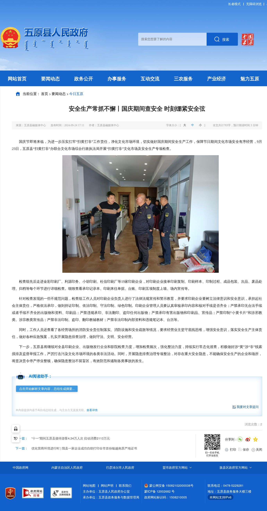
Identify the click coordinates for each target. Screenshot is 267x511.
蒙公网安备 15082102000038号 (171, 485)
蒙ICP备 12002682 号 (159, 491)
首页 (44, 93)
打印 (232, 449)
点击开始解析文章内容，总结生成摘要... (47, 388)
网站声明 (107, 485)
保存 (246, 449)
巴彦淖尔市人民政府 (120, 467)
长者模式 (234, 4)
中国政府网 (20, 467)
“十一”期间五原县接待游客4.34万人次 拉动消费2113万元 (70, 438)
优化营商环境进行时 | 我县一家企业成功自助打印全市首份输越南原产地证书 (84, 448)
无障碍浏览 (254, 4)
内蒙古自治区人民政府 (67, 467)
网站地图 (89, 485)
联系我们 (125, 485)
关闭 (259, 449)
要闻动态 (59, 93)
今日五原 (76, 93)
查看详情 (92, 410)
